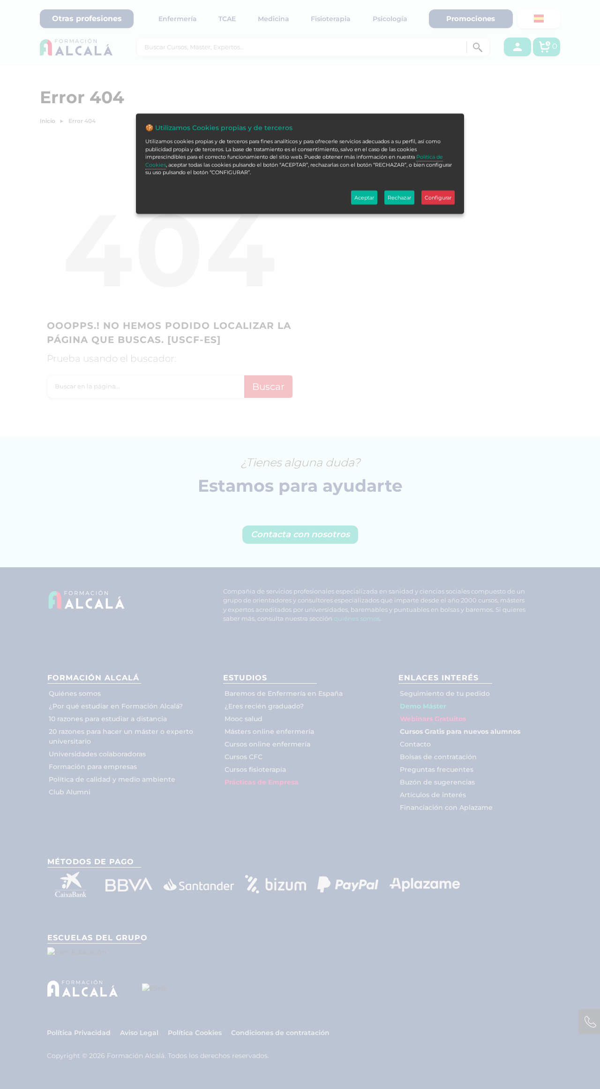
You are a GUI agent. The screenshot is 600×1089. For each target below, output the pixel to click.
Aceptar (364, 197)
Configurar (438, 197)
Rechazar (399, 197)
